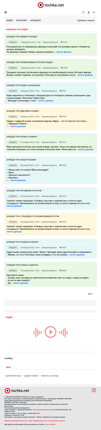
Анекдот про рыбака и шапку (22, 242)
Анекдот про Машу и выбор (21, 160)
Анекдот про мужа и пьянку (22, 137)
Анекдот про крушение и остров (24, 191)
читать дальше (63, 52)
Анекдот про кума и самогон (22, 265)
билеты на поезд (49, 375)
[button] (88, 12)
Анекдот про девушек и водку (23, 111)
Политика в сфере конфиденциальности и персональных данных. (42, 421)
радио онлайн (31, 375)
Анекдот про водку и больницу (23, 85)
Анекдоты (35, 20)
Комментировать (51, 42)
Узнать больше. (50, 424)
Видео (9, 20)
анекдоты (13, 42)
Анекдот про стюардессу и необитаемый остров (33, 216)
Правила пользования (11, 421)
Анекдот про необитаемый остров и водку (30, 62)
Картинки (21, 20)
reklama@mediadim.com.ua (41, 410)
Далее (90, 294)
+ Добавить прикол (86, 20)
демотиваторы (13, 375)
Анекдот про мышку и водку (22, 36)
